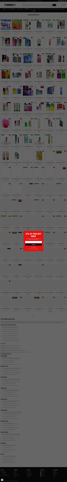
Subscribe (33, 244)
